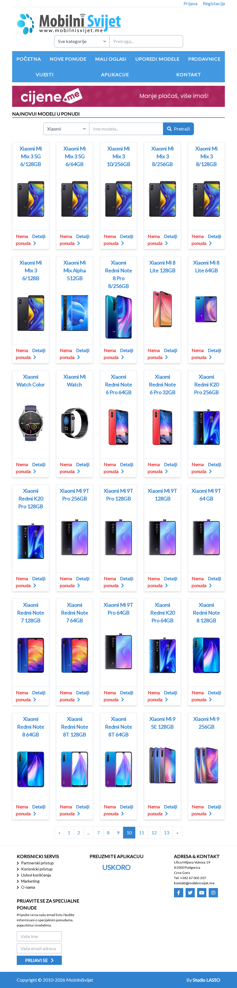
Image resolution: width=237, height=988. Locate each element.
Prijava (190, 3)
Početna (28, 59)
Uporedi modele (157, 59)
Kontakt (188, 74)
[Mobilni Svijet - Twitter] (190, 892)
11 (141, 832)
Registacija (214, 3)
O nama (27, 887)
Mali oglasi (111, 59)
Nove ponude (68, 59)
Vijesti (45, 74)
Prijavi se (37, 960)
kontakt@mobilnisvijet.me (194, 883)
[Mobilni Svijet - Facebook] (178, 892)
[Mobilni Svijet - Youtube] (201, 892)
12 (154, 832)
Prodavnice (204, 59)
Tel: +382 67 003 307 (190, 878)
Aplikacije (115, 74)
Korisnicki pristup (36, 868)
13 (166, 832)
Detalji (38, 236)
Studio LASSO (206, 980)
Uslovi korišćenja (35, 874)
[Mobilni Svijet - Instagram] (213, 892)
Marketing (30, 881)
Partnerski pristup (37, 862)
